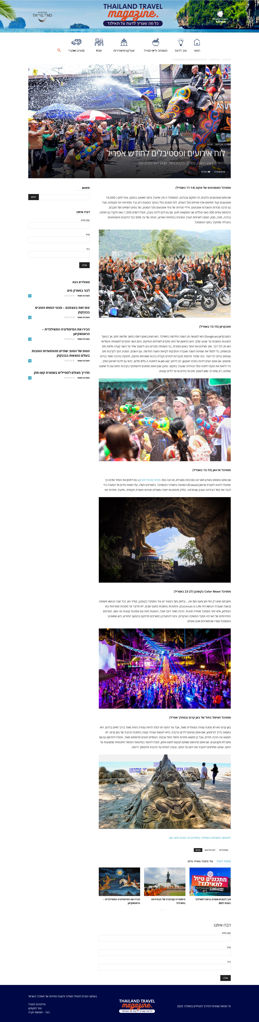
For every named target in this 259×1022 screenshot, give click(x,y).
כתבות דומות (224, 861)
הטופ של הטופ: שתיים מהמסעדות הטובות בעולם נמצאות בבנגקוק (61, 353)
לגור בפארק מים (78, 290)
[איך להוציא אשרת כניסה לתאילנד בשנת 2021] (210, 882)
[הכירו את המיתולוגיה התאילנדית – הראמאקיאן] (119, 882)
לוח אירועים (210, 849)
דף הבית (227, 59)
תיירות (209, 144)
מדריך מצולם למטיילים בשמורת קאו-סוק (62, 372)
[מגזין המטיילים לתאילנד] (133, 16)
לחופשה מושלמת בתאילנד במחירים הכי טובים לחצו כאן (200, 838)
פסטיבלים (223, 849)
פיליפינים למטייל (37, 1004)
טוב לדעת (214, 59)
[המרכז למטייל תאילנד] (220, 16)
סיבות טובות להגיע (150, 480)
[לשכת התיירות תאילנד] (42, 16)
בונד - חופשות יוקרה (38, 1012)
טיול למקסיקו (35, 1008)
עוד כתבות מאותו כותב (200, 861)
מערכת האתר (83, 295)
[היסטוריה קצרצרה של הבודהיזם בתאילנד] (164, 882)
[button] (59, 50)
